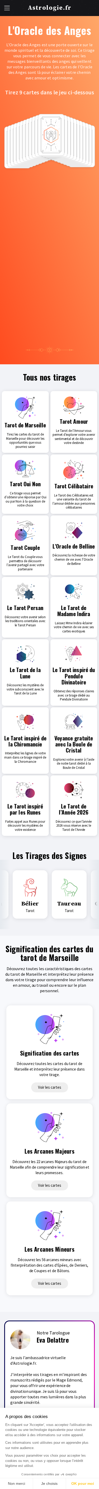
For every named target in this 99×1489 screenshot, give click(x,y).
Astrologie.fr (49, 8)
